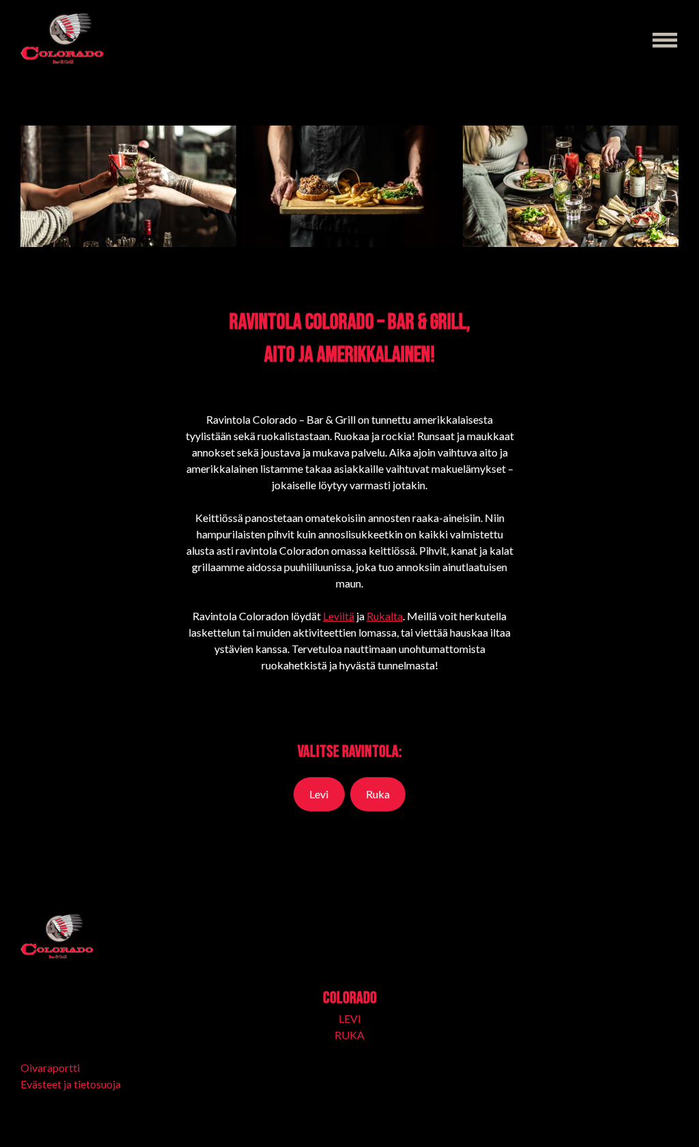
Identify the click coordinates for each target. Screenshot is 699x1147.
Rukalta (385, 615)
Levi (318, 793)
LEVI (350, 1018)
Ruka (378, 793)
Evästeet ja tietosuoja (70, 1083)
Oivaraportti (50, 1067)
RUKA (349, 1034)
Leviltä (338, 615)
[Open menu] (665, 40)
